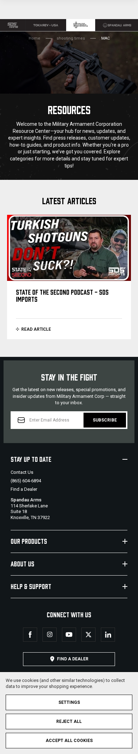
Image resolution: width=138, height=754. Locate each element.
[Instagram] (49, 635)
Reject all (69, 721)
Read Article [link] (36, 329)
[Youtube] (69, 635)
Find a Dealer (24, 489)
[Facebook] (30, 635)
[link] (13, 25)
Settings (69, 702)
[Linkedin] (108, 635)
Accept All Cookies (69, 740)
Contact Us (22, 472)
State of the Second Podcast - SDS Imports (62, 295)
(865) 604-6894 (26, 480)
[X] (88, 635)
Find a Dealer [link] (72, 658)
